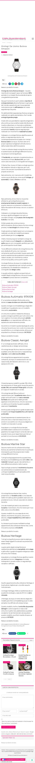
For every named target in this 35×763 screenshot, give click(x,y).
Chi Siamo (10, 755)
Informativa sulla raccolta (6, 761)
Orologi (4, 52)
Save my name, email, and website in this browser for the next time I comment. (17, 722)
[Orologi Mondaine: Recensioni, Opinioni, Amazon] (25, 665)
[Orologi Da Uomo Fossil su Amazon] (9, 665)
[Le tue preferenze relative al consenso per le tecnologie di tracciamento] (32, 760)
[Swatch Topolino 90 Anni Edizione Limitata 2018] (25, 648)
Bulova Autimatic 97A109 (10, 285)
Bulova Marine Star (8, 289)
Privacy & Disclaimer (22, 755)
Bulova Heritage (7, 291)
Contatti (15, 755)
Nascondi (24, 282)
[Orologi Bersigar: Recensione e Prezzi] (9, 648)
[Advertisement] (17, 18)
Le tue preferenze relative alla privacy (14, 759)
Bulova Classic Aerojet (9, 287)
